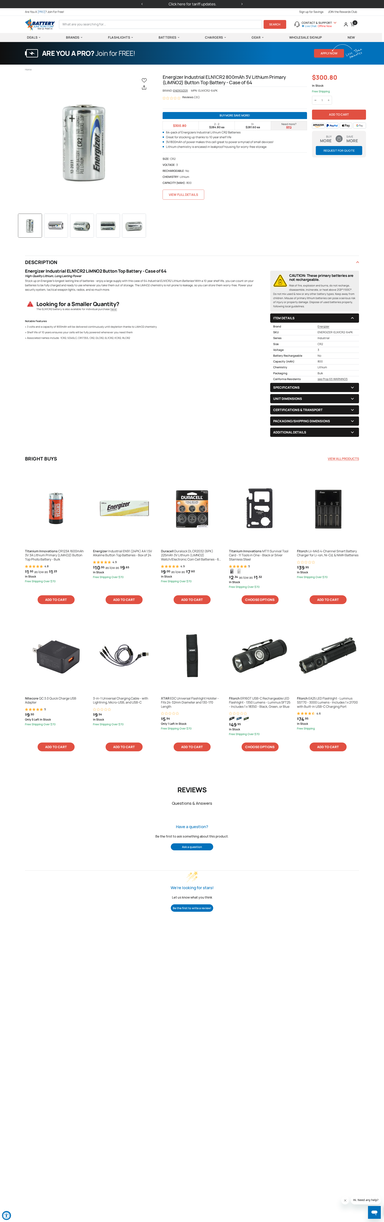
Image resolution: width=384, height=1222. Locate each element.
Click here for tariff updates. (192, 4)
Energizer (180, 90)
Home (28, 69)
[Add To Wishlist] (145, 80)
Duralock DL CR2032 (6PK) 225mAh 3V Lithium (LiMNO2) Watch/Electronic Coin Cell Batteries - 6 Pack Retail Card (190, 555)
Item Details (284, 318)
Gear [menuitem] (256, 37)
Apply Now (329, 53)
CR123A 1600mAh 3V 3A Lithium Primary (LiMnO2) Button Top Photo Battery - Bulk (54, 555)
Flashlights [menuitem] (119, 37)
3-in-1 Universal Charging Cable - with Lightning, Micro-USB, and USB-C (120, 700)
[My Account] (345, 24)
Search (275, 24)
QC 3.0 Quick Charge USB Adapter (50, 700)
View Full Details (183, 194)
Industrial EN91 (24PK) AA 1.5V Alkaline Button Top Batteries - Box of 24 (122, 553)
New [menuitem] (351, 37)
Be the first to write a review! (192, 908)
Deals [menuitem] (32, 37)
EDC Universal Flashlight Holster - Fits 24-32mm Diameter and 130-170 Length (190, 702)
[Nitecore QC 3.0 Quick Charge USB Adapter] (56, 655)
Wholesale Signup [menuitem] (305, 37)
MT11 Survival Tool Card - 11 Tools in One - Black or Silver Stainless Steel (258, 555)
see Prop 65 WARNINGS (333, 379)
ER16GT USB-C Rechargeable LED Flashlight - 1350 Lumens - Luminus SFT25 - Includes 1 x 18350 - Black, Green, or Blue (259, 702)
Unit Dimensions (287, 398)
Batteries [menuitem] (167, 37)
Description (41, 262)
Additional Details (289, 432)
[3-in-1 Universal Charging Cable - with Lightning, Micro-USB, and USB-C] (124, 655)
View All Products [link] (343, 458)
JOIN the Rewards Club (342, 12)
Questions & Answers (192, 803)
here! (113, 309)
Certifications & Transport (298, 410)
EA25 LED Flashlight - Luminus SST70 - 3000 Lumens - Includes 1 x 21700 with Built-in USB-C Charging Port (327, 702)
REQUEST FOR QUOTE (339, 150)
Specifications (286, 387)
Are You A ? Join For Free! (44, 12)
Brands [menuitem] (72, 37)
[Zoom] (85, 141)
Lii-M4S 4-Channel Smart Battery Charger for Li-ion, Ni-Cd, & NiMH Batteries (327, 553)
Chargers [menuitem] (214, 37)
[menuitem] (45, 12)
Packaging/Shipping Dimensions (301, 421)
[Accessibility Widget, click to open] (6, 1215)
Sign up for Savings (311, 12)
